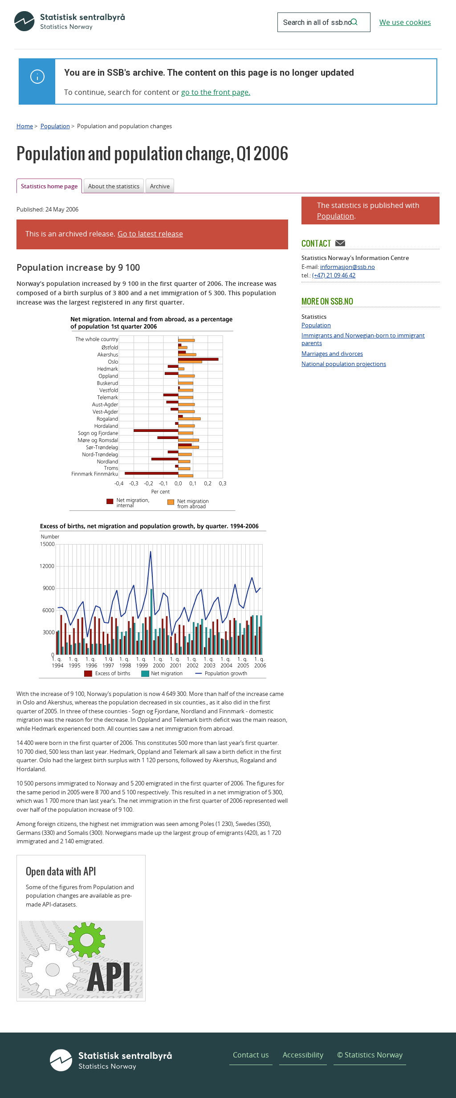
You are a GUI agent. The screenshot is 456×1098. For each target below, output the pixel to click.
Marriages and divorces (332, 354)
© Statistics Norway (370, 1055)
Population (55, 126)
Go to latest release (150, 234)
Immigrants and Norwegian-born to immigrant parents (363, 339)
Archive (160, 186)
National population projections (343, 364)
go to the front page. (215, 92)
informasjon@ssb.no (347, 267)
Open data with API (61, 871)
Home (24, 126)
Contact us (251, 1055)
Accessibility (303, 1055)
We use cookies (405, 22)
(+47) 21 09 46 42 (333, 275)
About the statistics (113, 186)
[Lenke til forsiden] (69, 22)
